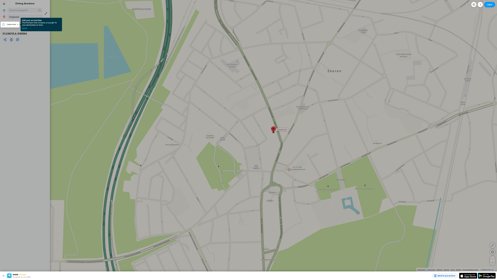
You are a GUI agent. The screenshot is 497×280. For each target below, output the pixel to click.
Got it (24, 28)
